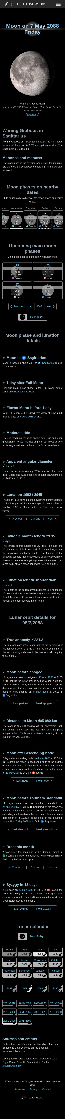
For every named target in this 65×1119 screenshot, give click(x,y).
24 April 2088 (9, 807)
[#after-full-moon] (3, 383)
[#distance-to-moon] (3, 721)
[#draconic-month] (3, 847)
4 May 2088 (43, 758)
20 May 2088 (26, 890)
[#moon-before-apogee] (3, 672)
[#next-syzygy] (3, 885)
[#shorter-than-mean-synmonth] (3, 580)
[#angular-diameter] (3, 461)
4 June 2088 (26, 416)
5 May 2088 (18, 391)
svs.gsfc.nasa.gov (11, 1066)
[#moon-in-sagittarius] (3, 358)
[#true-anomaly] (3, 640)
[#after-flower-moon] (3, 408)
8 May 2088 (40, 692)
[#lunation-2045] (3, 495)
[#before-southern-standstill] (3, 798)
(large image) (32, 114)
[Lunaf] (25, 4)
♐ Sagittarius (46, 363)
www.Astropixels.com (13, 1051)
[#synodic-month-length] (3, 536)
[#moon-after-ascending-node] (3, 753)
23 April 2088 (46, 677)
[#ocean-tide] (3, 433)
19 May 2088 (13, 772)
